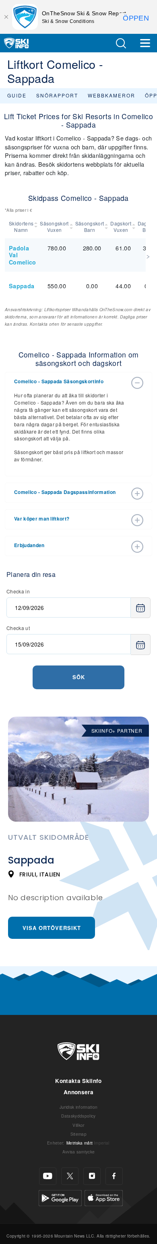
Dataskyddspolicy (78, 1116)
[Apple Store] (104, 1197)
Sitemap (78, 1134)
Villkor (78, 1125)
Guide (17, 95)
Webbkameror (111, 95)
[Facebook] (114, 1176)
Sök (78, 677)
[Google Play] (60, 1197)
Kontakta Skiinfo (78, 1081)
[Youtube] (47, 1176)
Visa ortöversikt (52, 928)
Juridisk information (78, 1107)
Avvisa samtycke (78, 1152)
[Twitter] (69, 1176)
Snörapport (57, 95)
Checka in (18, 591)
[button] (121, 43)
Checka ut (18, 627)
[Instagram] (92, 1176)
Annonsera (78, 1092)
